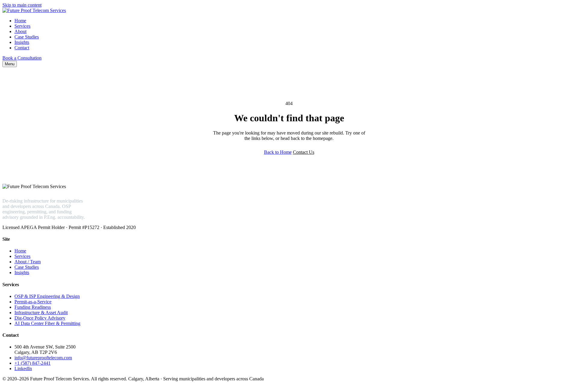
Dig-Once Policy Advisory (39, 318)
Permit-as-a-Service (32, 301)
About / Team (27, 261)
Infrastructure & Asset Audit (41, 312)
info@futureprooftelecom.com (43, 357)
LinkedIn (23, 368)
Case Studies (26, 36)
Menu (9, 64)
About (20, 31)
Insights (21, 42)
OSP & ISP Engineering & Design (47, 296)
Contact (21, 47)
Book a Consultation (22, 57)
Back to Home (278, 152)
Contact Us (303, 152)
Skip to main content (22, 5)
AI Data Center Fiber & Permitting (47, 323)
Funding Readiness (32, 307)
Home (20, 20)
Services (22, 26)
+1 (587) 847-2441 (32, 363)
